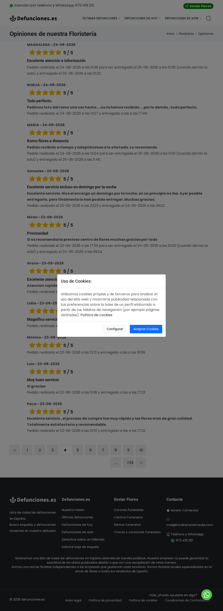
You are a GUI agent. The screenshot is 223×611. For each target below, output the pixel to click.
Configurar (115, 329)
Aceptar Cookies (146, 329)
